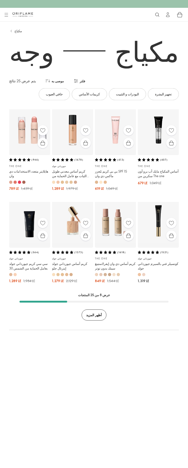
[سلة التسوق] (180, 15)
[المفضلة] (43, 130)
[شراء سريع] (43, 143)
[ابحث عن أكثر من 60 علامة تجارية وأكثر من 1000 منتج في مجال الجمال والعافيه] (157, 14)
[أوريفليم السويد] (22, 14)
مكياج (18, 31)
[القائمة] (6, 15)
